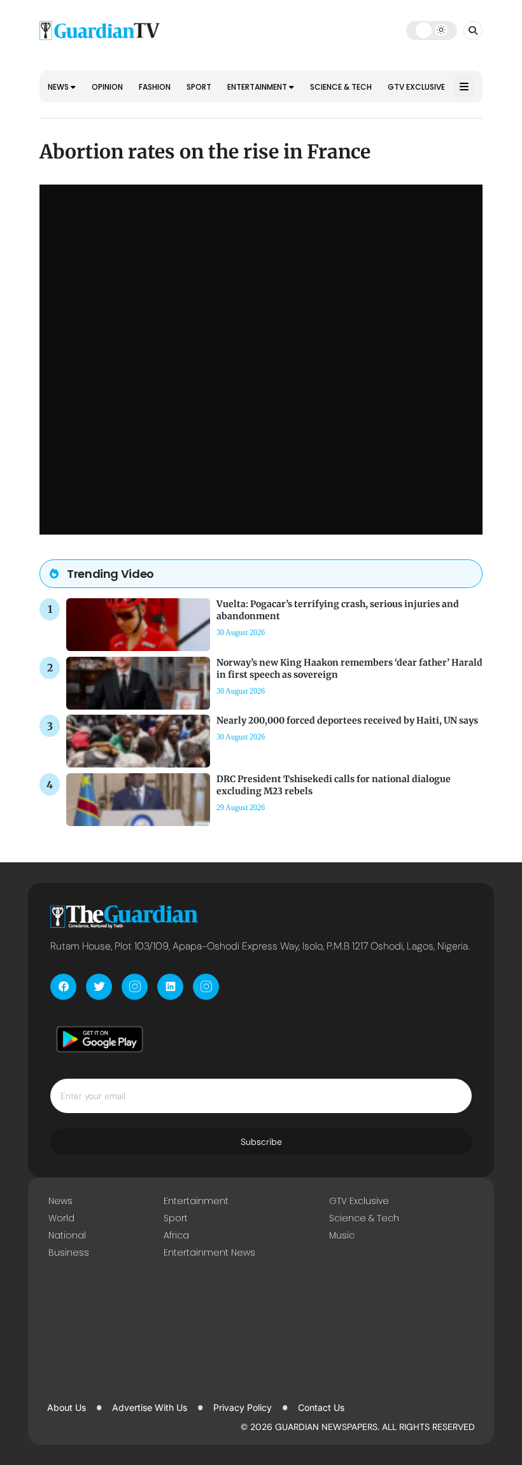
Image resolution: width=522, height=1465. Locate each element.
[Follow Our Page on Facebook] (63, 987)
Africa (176, 1235)
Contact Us (321, 1407)
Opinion (107, 86)
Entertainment (258, 86)
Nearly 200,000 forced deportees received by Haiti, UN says (347, 720)
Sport (199, 86)
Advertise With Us (149, 1407)
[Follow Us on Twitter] (99, 987)
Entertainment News (209, 1252)
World (61, 1218)
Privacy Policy (242, 1407)
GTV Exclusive (416, 86)
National (67, 1235)
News (59, 86)
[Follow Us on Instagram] (135, 987)
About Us (66, 1407)
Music (342, 1235)
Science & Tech (341, 86)
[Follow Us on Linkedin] (170, 987)
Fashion (155, 86)
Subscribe (261, 1141)
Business (68, 1252)
